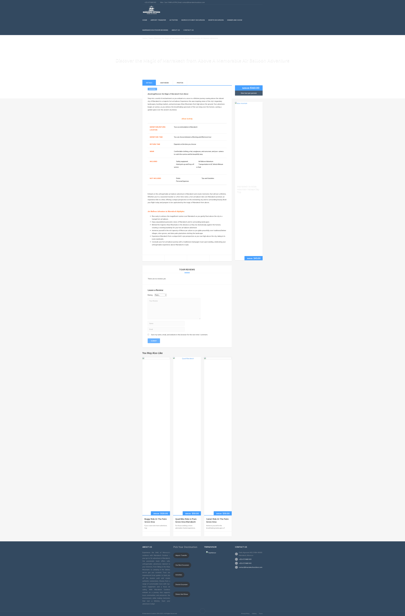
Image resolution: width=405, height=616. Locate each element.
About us (176, 30)
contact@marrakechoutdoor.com (250, 567)
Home (144, 20)
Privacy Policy (245, 613)
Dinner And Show (234, 20)
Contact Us (188, 30)
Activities (173, 20)
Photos (180, 83)
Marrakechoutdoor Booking (155, 30)
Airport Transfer (158, 20)
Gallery (254, 613)
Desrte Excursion (216, 20)
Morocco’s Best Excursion (193, 20)
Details (149, 83)
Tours (150, 38)
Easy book (164, 83)
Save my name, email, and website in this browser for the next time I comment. (179, 335)
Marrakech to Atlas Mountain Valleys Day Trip (248, 189)
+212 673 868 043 (245, 559)
